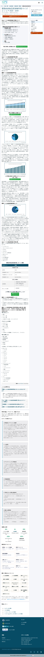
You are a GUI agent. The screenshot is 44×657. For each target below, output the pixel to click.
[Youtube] (41, 652)
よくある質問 (33, 28)
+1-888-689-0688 (28, 640)
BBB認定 (15, 531)
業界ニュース (33, 26)
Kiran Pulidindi (20, 383)
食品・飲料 (6, 6)
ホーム (2, 6)
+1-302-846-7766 (26, 641)
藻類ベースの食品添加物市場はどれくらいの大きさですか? (14, 390)
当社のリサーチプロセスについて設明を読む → (16, 599)
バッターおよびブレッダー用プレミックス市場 (13, 613)
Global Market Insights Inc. (6, 649)
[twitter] (34, 652)
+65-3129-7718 (26, 643)
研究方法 (33, 29)
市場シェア (33, 23)
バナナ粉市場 (6, 610)
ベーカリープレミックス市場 (10, 612)
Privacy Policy (28, 655)
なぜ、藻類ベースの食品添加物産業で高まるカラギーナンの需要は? (14, 401)
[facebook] (38, 652)
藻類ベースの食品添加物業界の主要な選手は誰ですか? (14, 406)
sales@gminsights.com (28, 644)
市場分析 (33, 21)
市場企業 (33, 25)
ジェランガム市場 (7, 608)
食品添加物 (11, 6)
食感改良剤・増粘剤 (17, 6)
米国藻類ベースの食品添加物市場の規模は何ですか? (13, 404)
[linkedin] (31, 652)
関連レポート (33, 31)
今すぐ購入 (37, 15)
